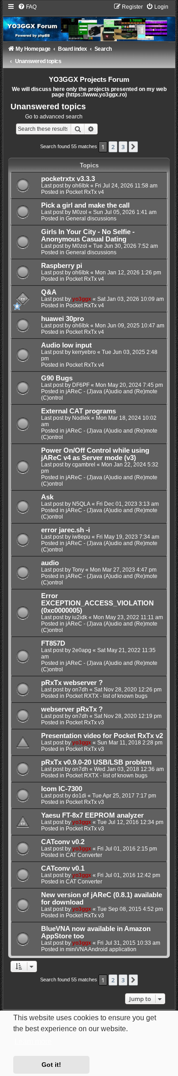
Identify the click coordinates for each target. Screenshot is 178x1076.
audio (50, 563)
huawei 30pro (62, 318)
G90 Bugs (57, 378)
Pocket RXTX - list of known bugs (106, 696)
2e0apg (81, 650)
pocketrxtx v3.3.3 (68, 178)
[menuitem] (27, 7)
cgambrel (83, 464)
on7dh (80, 689)
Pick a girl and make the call (85, 205)
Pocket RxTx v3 (85, 722)
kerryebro (84, 352)
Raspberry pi (61, 265)
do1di (79, 795)
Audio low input (66, 345)
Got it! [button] (51, 1064)
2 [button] (113, 147)
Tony (78, 570)
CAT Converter (84, 855)
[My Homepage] (88, 22)
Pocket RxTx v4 (85, 192)
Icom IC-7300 (61, 788)
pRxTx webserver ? (72, 682)
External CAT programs (78, 411)
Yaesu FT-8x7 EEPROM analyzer (92, 815)
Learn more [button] (33, 1041)
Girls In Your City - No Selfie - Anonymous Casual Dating (88, 235)
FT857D (53, 643)
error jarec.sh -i (65, 530)
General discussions (91, 218)
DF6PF (80, 385)
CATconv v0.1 (62, 868)
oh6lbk (80, 185)
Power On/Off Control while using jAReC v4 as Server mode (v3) (95, 454)
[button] (133, 146)
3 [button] (123, 147)
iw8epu (81, 537)
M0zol (79, 212)
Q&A (49, 292)
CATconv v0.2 (62, 842)
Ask (47, 497)
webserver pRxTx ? (72, 709)
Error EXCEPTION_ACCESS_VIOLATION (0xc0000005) (97, 603)
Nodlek (81, 418)
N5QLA (81, 504)
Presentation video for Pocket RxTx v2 (102, 735)
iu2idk (79, 617)
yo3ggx (81, 299)
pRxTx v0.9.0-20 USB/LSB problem (96, 762)
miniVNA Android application (101, 949)
